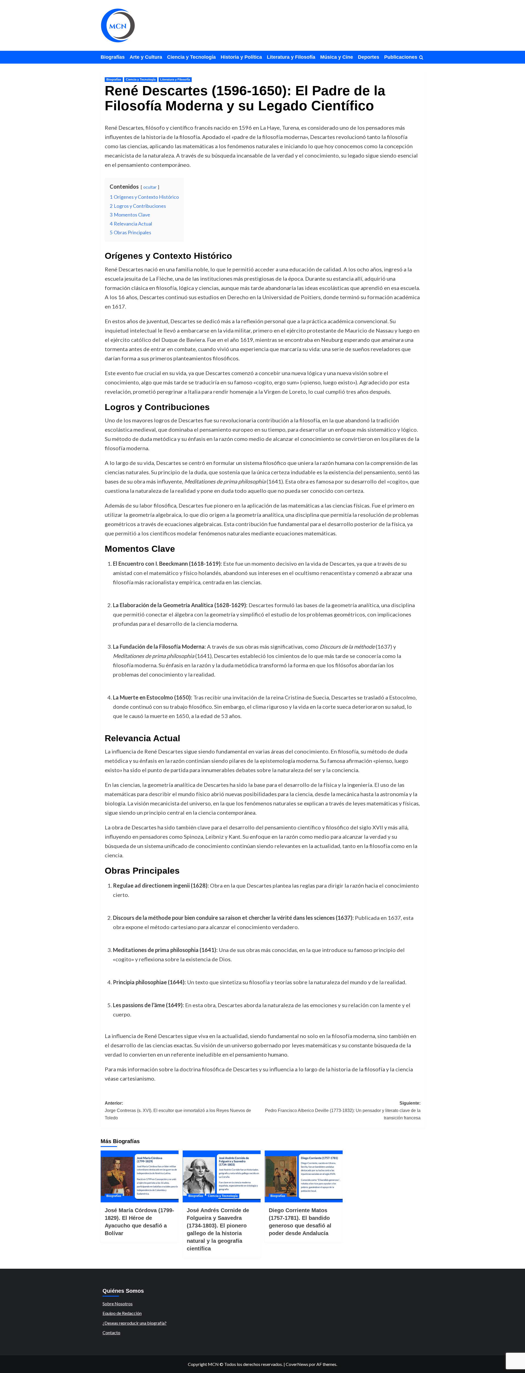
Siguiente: (343, 1110)
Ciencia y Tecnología (191, 57)
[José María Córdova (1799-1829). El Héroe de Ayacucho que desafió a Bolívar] (140, 1176)
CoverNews (297, 1364)
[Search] (421, 58)
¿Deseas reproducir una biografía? (135, 1322)
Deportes (368, 57)
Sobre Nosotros (118, 1303)
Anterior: (178, 1110)
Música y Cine (336, 57)
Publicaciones (400, 57)
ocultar (150, 186)
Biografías (113, 57)
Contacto (111, 1332)
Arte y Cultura (146, 57)
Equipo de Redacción (122, 1313)
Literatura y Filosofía (291, 57)
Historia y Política (241, 57)
